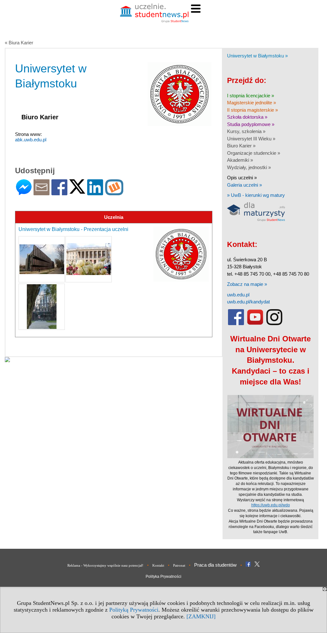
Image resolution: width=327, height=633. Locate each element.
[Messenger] (24, 192)
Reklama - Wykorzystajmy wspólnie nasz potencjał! (105, 565)
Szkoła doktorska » (247, 117)
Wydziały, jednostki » (249, 167)
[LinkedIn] (95, 192)
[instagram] (274, 323)
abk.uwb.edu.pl (30, 139)
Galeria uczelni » (244, 185)
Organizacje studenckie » (253, 153)
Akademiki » (240, 160)
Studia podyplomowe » (250, 124)
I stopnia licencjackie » (250, 95)
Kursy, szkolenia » (246, 131)
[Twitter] (77, 191)
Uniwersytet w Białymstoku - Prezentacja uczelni (73, 229)
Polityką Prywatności (133, 610)
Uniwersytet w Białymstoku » (257, 55)
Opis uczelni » (242, 177)
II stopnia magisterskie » (252, 110)
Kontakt (158, 565)
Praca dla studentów (215, 565)
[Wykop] (114, 192)
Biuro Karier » (241, 145)
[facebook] (236, 323)
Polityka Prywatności (163, 576)
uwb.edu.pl (238, 294)
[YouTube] (255, 323)
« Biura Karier (19, 42)
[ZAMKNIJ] (201, 616)
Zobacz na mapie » (247, 284)
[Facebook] (59, 192)
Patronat (179, 565)
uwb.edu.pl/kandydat (248, 301)
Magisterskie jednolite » (251, 102)
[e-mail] (41, 192)
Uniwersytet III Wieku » (251, 138)
